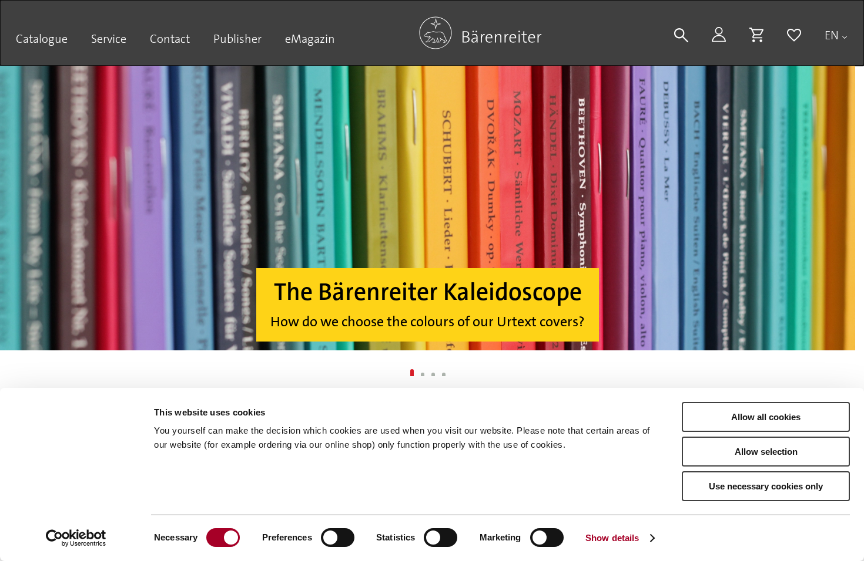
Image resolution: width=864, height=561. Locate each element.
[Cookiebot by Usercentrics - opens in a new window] (76, 538)
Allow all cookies (766, 417)
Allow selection (766, 452)
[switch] (337, 537)
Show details (612, 538)
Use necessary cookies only (766, 486)
